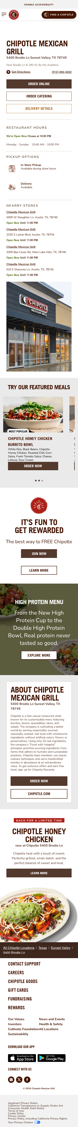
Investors (15, 1024)
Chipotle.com (39, 793)
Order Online (39, 84)
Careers (16, 972)
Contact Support (24, 963)
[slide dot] (36, 480)
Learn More (43, 570)
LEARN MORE (39, 873)
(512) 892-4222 (62, 72)
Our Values (16, 1019)
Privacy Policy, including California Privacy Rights (37, 1118)
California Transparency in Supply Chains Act (35, 1106)
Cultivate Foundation (23, 1029)
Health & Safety (51, 1024)
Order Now (39, 781)
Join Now (39, 553)
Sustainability (18, 1034)
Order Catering (39, 96)
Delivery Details (39, 108)
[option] (33, 436)
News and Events (52, 1019)
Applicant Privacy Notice (23, 1103)
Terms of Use (16, 1111)
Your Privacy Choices (20, 1122)
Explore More (39, 655)
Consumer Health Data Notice (26, 1108)
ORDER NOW (33, 466)
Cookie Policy (16, 1113)
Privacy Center (17, 1116)
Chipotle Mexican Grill (20, 212)
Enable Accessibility (39, 4)
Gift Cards (18, 990)
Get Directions (21, 72)
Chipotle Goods (23, 981)
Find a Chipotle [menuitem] (62, 14)
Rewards (16, 1007)
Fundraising (20, 998)
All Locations (48, 1029)
